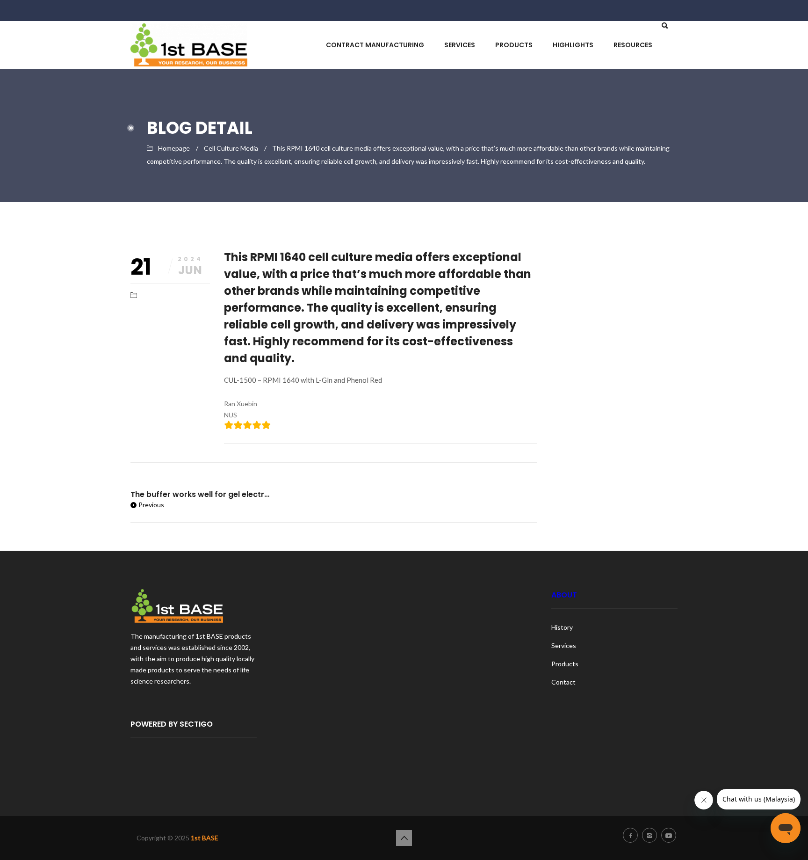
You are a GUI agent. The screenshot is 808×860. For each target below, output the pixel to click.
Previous (151, 505)
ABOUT (564, 595)
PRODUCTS (514, 45)
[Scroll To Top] (404, 838)
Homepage (174, 148)
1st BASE (204, 838)
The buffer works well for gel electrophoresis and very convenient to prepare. (200, 494)
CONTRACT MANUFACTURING (375, 45)
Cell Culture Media (231, 148)
